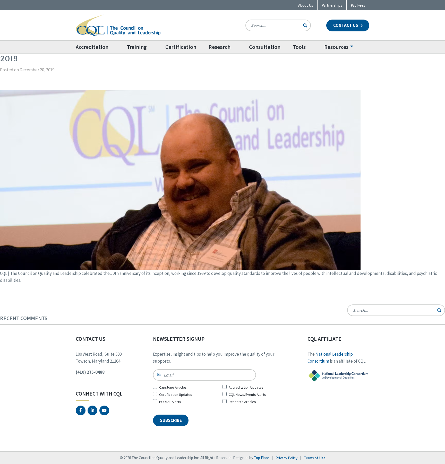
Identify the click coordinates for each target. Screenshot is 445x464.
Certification (180, 46)
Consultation (264, 46)
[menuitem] (98, 47)
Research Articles (242, 401)
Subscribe (171, 420)
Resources (336, 46)
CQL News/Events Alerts (247, 394)
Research (219, 46)
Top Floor (261, 457)
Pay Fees (358, 5)
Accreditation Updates (246, 387)
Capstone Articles (173, 387)
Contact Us (346, 25)
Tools (299, 46)
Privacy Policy (286, 458)
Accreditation (92, 46)
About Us (305, 5)
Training (137, 46)
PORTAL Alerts (170, 401)
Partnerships (332, 5)
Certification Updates (175, 394)
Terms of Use (315, 458)
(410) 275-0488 (90, 372)
